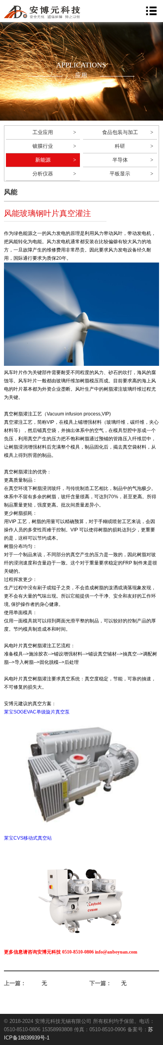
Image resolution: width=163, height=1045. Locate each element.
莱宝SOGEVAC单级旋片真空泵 (37, 712)
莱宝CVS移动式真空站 (28, 838)
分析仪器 (42, 174)
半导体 (120, 160)
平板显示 (120, 174)
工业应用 (42, 132)
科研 (120, 146)
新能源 (43, 160)
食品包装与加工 (120, 132)
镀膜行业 (42, 146)
